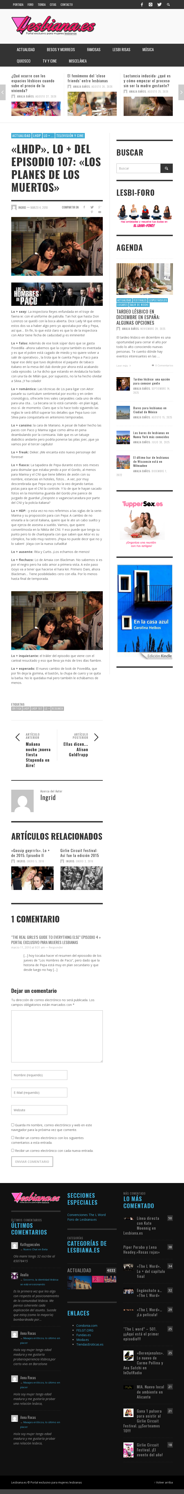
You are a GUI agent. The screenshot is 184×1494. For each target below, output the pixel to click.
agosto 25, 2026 (102, 91)
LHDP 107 (36, 708)
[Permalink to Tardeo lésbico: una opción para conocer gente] (123, 383)
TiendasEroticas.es (89, 1344)
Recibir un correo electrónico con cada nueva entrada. (54, 1150)
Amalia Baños (25, 86)
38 (170, 1247)
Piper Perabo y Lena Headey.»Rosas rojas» (141, 1249)
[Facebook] (142, 4)
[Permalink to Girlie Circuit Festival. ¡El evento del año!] (128, 1449)
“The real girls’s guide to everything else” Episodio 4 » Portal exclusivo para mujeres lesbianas (56, 939)
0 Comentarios (164, 365)
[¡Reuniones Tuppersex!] (142, 524)
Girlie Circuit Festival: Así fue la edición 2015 (79, 853)
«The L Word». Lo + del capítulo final (151, 1271)
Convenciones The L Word (86, 1215)
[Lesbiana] (36, 1197)
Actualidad (21, 135)
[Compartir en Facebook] (84, 207)
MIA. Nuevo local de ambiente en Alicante (150, 1391)
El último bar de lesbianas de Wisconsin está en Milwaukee (151, 461)
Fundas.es (83, 1335)
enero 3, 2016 (84, 861)
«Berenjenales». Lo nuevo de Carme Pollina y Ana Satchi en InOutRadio (143, 1362)
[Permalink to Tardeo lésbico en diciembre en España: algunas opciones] (144, 278)
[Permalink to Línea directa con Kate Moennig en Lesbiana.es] (128, 1218)
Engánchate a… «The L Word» (149, 1292)
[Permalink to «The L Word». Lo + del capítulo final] (128, 1267)
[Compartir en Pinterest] (92, 212)
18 (170, 1445)
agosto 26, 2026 (46, 86)
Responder (56, 947)
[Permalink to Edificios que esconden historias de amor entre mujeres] (79, 1284)
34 (170, 1266)
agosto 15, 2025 (162, 417)
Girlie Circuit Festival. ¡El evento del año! (150, 1449)
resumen (57, 708)
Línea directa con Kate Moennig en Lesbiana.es (141, 1225)
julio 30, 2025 (161, 442)
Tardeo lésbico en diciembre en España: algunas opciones (138, 317)
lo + (47, 708)
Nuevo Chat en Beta (35, 1249)
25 (170, 1329)
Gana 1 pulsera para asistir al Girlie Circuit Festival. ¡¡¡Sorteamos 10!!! (142, 1420)
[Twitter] (159, 4)
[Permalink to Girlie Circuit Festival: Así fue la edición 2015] (81, 878)
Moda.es (82, 1339)
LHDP (37, 135)
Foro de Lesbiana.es (82, 1219)
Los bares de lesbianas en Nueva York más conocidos (151, 434)
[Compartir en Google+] (100, 207)
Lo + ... (49, 135)
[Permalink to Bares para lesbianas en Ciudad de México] (123, 412)
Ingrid (21, 861)
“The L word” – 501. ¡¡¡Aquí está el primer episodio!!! (141, 1334)
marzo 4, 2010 (39, 207)
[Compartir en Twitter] (92, 207)
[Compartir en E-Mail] (100, 212)
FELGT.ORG (84, 1330)
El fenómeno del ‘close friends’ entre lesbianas (31, 78)
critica (16, 708)
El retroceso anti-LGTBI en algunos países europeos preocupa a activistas (146, 80)
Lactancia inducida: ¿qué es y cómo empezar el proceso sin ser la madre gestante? (91, 80)
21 (170, 1387)
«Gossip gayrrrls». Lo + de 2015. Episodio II (30, 853)
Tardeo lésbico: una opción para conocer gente (151, 381)
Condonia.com (86, 1325)
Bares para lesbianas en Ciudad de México (149, 409)
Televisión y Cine (70, 135)
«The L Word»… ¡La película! (149, 1312)
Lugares (122, 305)
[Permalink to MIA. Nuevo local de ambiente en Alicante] (128, 1387)
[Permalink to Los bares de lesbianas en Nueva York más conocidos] (123, 437)
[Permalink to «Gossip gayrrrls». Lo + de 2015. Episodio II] (32, 878)
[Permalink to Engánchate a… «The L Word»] (128, 1290)
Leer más (122, 365)
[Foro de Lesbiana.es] (144, 215)
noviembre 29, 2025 (152, 329)
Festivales (140, 300)
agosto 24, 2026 (158, 91)
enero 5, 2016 (35, 861)
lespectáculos (158, 300)
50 (170, 1218)
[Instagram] (150, 4)
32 (170, 1290)
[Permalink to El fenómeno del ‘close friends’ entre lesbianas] (36, 104)
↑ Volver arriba (163, 1482)
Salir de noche (139, 305)
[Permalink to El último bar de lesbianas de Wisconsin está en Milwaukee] (123, 462)
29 (170, 1309)
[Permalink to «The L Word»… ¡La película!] (128, 1309)
